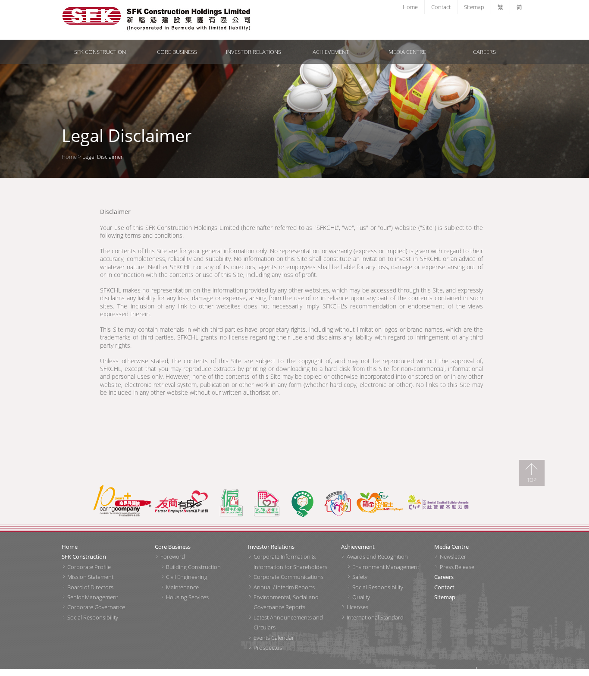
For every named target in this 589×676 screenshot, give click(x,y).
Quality (361, 597)
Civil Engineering (186, 577)
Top (531, 479)
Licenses (357, 607)
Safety (359, 577)
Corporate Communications (288, 577)
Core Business (177, 52)
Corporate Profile (89, 567)
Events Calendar (274, 637)
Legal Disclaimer (451, 671)
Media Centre (407, 52)
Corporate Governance (96, 607)
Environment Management (385, 567)
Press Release (457, 567)
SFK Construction (100, 52)
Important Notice (502, 671)
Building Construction (193, 567)
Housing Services (187, 597)
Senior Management (92, 597)
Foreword (172, 556)
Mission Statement (90, 577)
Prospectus (268, 647)
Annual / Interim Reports (284, 587)
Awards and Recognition (377, 556)
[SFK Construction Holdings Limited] (145, 19)
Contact (441, 7)
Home (410, 7)
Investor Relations (253, 52)
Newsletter (453, 556)
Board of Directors (90, 587)
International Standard (375, 617)
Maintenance (182, 587)
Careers (484, 52)
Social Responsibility (92, 617)
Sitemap (474, 7)
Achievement (331, 52)
